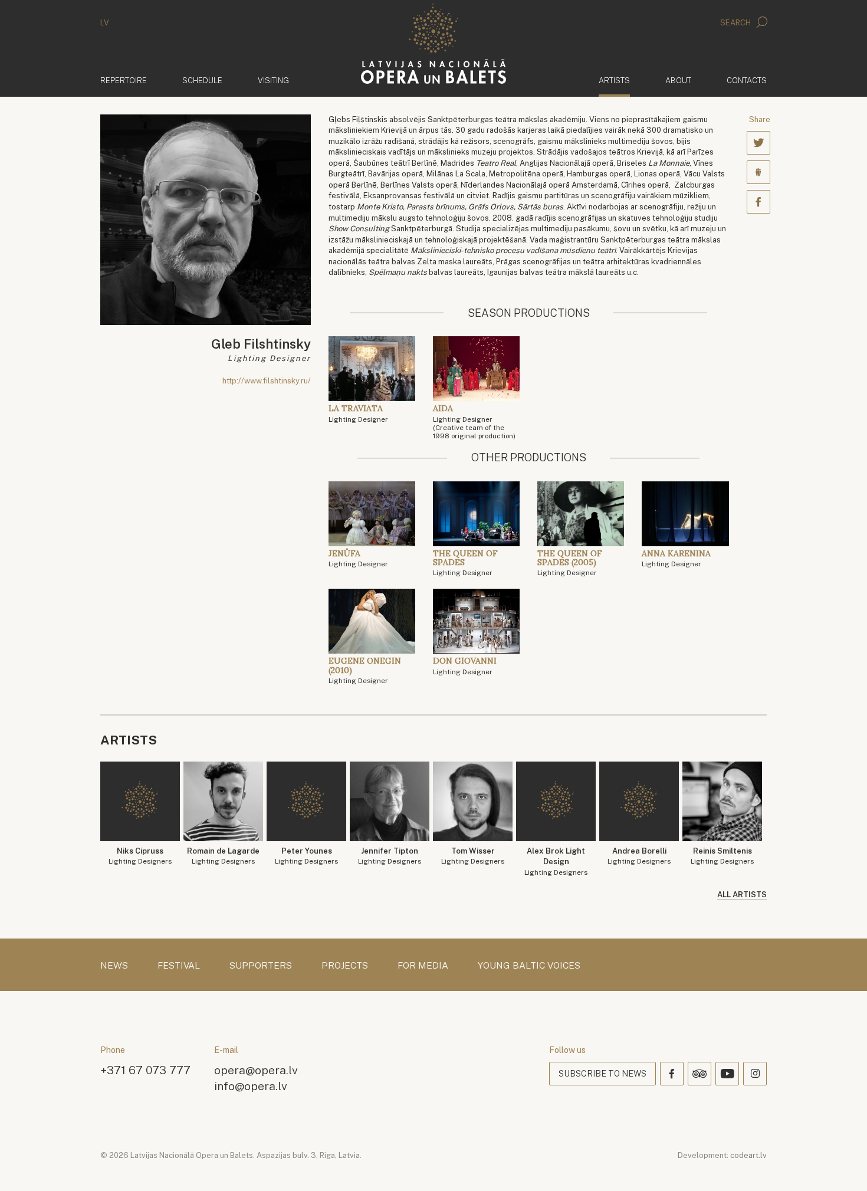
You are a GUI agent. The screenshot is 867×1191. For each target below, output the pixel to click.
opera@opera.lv (256, 1070)
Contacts (747, 80)
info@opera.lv (250, 1085)
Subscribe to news (602, 1073)
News (114, 965)
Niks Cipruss (140, 856)
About (678, 80)
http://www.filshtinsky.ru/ (266, 380)
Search (736, 22)
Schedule (202, 80)
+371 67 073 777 (145, 1070)
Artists (614, 80)
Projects (344, 965)
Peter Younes (306, 856)
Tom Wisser (472, 856)
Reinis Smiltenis (722, 856)
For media (423, 965)
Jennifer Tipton (389, 856)
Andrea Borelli (639, 856)
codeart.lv (748, 1155)
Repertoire (123, 80)
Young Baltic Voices (529, 965)
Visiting (273, 80)
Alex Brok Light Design (555, 862)
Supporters (260, 965)
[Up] (841, 1165)
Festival (178, 965)
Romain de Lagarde (223, 856)
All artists (742, 894)
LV (104, 22)
